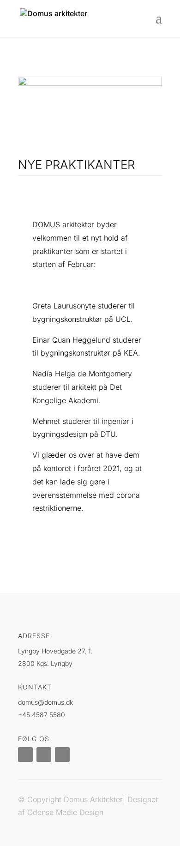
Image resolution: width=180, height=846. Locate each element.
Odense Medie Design (65, 812)
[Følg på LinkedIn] (25, 754)
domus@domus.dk (45, 702)
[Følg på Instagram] (43, 754)
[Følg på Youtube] (62, 754)
